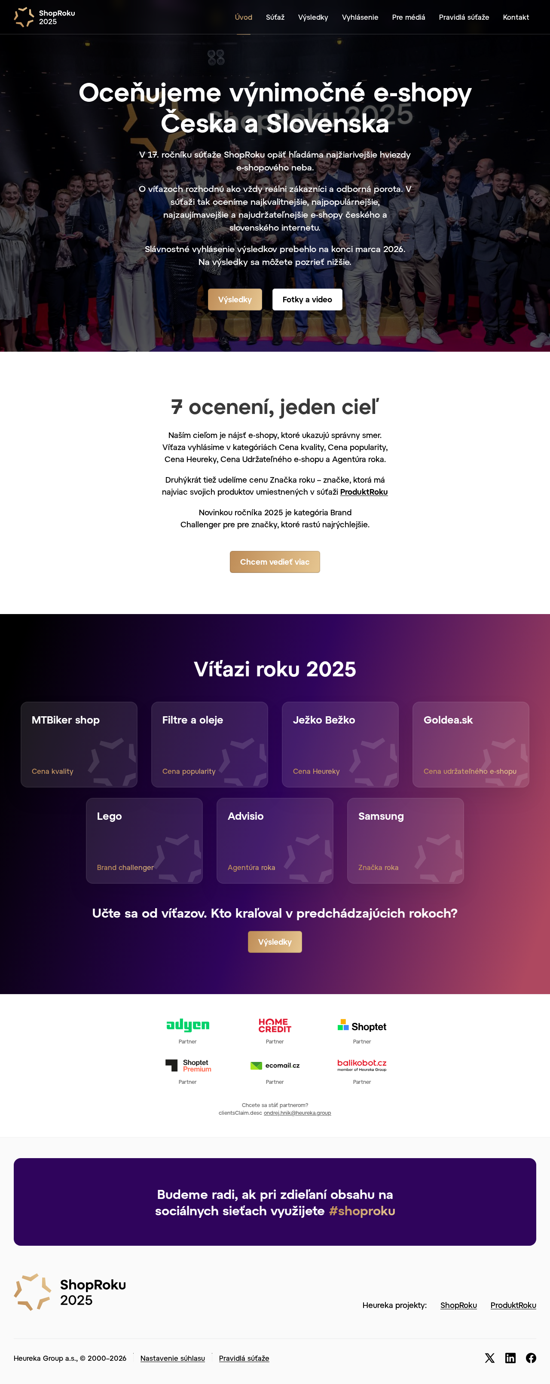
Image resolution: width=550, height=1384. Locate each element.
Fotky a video (307, 299)
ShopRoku (458, 1305)
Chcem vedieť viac (275, 561)
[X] (490, 1358)
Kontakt (516, 17)
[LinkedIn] (510, 1358)
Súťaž (275, 17)
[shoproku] (48, 17)
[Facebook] (531, 1358)
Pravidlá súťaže (464, 17)
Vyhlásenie (360, 17)
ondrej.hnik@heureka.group (297, 1113)
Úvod (243, 17)
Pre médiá (408, 17)
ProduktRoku (364, 491)
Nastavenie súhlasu (173, 1358)
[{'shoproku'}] (69, 1291)
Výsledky (313, 17)
